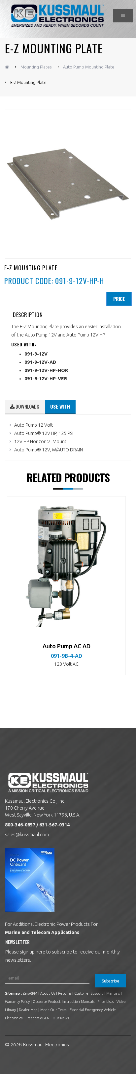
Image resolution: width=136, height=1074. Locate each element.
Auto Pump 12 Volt (33, 425)
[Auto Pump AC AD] (66, 564)
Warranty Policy (17, 1002)
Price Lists (105, 1002)
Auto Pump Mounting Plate (89, 67)
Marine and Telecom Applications (42, 932)
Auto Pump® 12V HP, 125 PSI (43, 433)
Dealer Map (28, 1010)
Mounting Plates (35, 67)
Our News (60, 1018)
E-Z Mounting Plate (28, 82)
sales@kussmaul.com (27, 834)
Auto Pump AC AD (66, 646)
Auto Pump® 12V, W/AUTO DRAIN (48, 449)
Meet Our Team (53, 1010)
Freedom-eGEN (37, 1018)
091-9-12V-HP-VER (45, 378)
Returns (64, 993)
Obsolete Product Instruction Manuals (63, 1002)
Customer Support (88, 993)
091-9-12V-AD (40, 362)
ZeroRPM (30, 993)
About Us (47, 993)
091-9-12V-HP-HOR (46, 370)
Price (119, 298)
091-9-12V (36, 354)
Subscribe (110, 981)
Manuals (113, 993)
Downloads (27, 406)
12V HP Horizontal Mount (40, 441)
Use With (60, 406)
